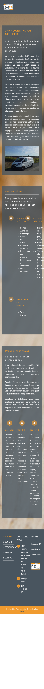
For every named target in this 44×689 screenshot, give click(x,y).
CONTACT (8, 558)
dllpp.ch (22, 611)
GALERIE (8, 552)
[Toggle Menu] (39, 7)
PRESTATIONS (8, 547)
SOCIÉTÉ (8, 542)
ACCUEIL (8, 536)
